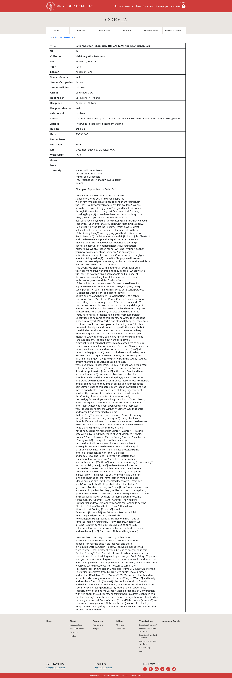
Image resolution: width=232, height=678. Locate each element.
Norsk (182, 2)
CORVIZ (116, 19)
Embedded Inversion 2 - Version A (148, 629)
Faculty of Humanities (64, 37)
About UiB (176, 6)
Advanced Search (173, 30)
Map (141, 651)
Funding (73, 636)
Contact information (55, 667)
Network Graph (145, 647)
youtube (157, 669)
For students (148, 6)
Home (56, 30)
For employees (162, 6)
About (80, 30)
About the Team (76, 625)
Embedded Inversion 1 (148, 625)
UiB (50, 37)
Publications (98, 625)
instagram (152, 669)
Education (118, 6)
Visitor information (103, 667)
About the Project (77, 628)
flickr (169, 669)
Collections (120, 628)
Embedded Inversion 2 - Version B (148, 636)
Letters (126, 30)
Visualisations (150, 30)
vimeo (163, 669)
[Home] (50, 6)
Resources (103, 30)
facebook (146, 669)
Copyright (74, 632)
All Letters (120, 625)
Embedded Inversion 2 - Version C (148, 642)
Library (138, 6)
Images (96, 628)
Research (129, 6)
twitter (175, 669)
